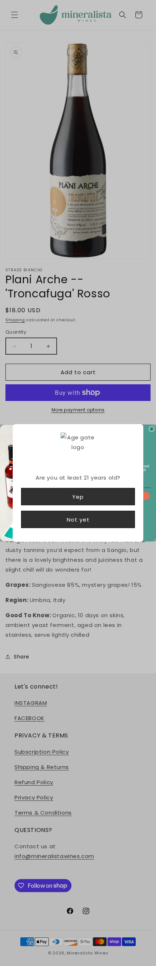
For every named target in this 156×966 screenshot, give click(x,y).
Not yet (78, 519)
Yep (78, 497)
